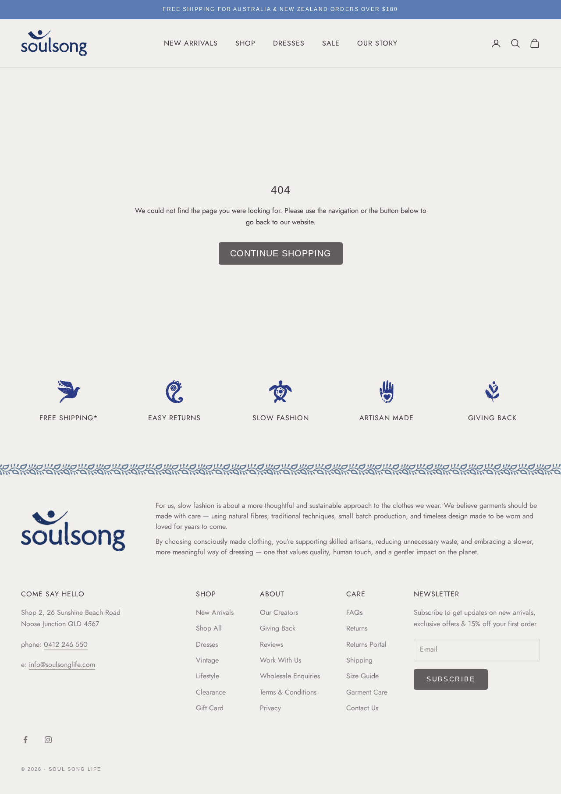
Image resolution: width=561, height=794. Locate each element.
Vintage (207, 660)
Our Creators (279, 612)
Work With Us (280, 660)
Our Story (377, 43)
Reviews (271, 644)
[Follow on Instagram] (48, 739)
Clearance (211, 692)
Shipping (359, 660)
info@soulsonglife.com (62, 664)
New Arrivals (191, 43)
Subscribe (450, 679)
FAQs (354, 612)
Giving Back (277, 628)
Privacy (270, 708)
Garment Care (366, 692)
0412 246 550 (66, 644)
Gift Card (210, 708)
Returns (356, 628)
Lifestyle (207, 676)
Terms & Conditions (288, 692)
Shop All (209, 628)
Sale (331, 43)
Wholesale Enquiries (290, 676)
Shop (245, 43)
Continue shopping (280, 253)
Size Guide (362, 676)
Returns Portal (366, 644)
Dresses (289, 43)
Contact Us (362, 708)
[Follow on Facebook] (25, 739)
